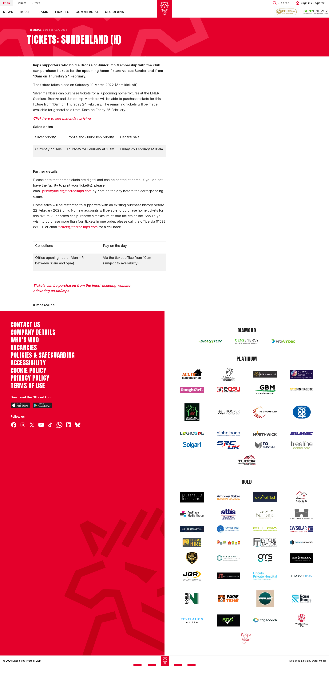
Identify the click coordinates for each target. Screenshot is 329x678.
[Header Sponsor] (315, 12)
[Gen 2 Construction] (301, 389)
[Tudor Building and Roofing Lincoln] (247, 460)
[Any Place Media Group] (192, 514)
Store (36, 3)
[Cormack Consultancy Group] (301, 374)
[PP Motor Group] (265, 598)
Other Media (319, 660)
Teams (42, 12)
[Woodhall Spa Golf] (301, 620)
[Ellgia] (265, 529)
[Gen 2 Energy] (247, 341)
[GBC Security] (192, 558)
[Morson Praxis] (301, 576)
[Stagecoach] (265, 620)
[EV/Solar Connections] (301, 529)
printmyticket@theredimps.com (67, 191)
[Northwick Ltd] (265, 433)
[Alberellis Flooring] (192, 497)
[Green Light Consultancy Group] (228, 558)
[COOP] (301, 412)
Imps (6, 3)
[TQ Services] (265, 445)
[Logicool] (192, 433)
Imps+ (24, 12)
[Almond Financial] (228, 374)
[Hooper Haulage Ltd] (228, 412)
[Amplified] (265, 497)
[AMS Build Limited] (301, 497)
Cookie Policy (28, 370)
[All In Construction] (192, 374)
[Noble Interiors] (192, 598)
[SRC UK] (228, 445)
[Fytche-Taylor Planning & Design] (265, 542)
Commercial (87, 12)
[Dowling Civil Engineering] (228, 529)
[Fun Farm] (228, 542)
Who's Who (25, 340)
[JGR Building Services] (192, 576)
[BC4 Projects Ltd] (265, 374)
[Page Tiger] (228, 598)
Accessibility (28, 363)
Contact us (25, 325)
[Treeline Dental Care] (301, 445)
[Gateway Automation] (301, 542)
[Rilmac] (301, 433)
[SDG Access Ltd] (228, 620)
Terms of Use (28, 386)
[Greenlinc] (192, 412)
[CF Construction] (192, 529)
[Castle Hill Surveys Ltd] (301, 514)
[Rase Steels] (301, 598)
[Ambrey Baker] (228, 497)
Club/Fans (114, 12)
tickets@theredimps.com (78, 227)
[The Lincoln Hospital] (265, 576)
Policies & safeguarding (43, 355)
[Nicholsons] (228, 433)
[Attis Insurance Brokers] (228, 514)
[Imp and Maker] (301, 558)
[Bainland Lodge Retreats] (265, 514)
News (8, 12)
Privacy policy (30, 378)
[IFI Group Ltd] (265, 412)
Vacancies (24, 348)
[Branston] (210, 341)
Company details (33, 332)
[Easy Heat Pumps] (228, 390)
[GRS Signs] (265, 558)
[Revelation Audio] (192, 620)
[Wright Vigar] (247, 638)
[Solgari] (192, 445)
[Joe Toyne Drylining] (228, 576)
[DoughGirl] (192, 390)
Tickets (21, 3)
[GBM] (265, 390)
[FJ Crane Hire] (192, 542)
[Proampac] (283, 341)
